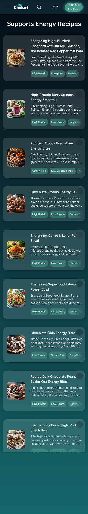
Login (55, 6)
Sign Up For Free (73, 7)
